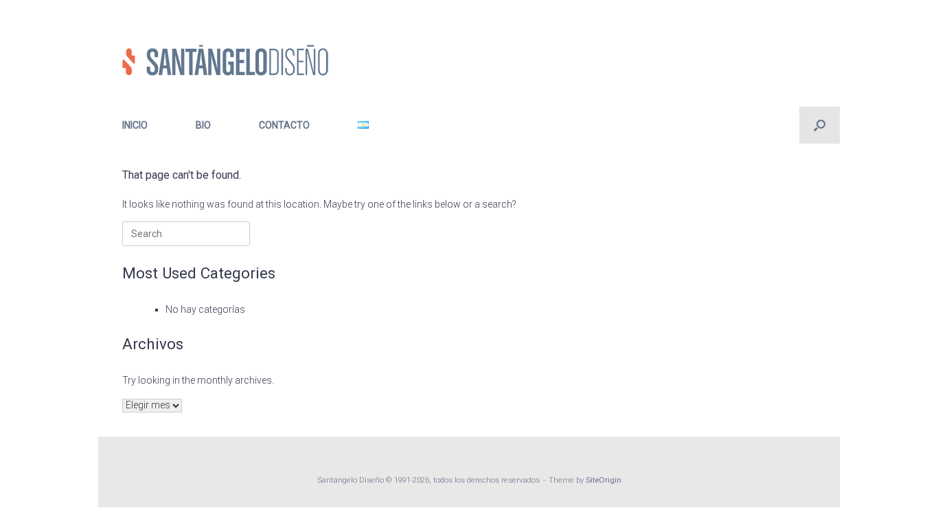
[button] (819, 125)
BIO (203, 125)
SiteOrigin (603, 480)
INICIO (135, 125)
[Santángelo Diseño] (225, 60)
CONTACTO (284, 125)
